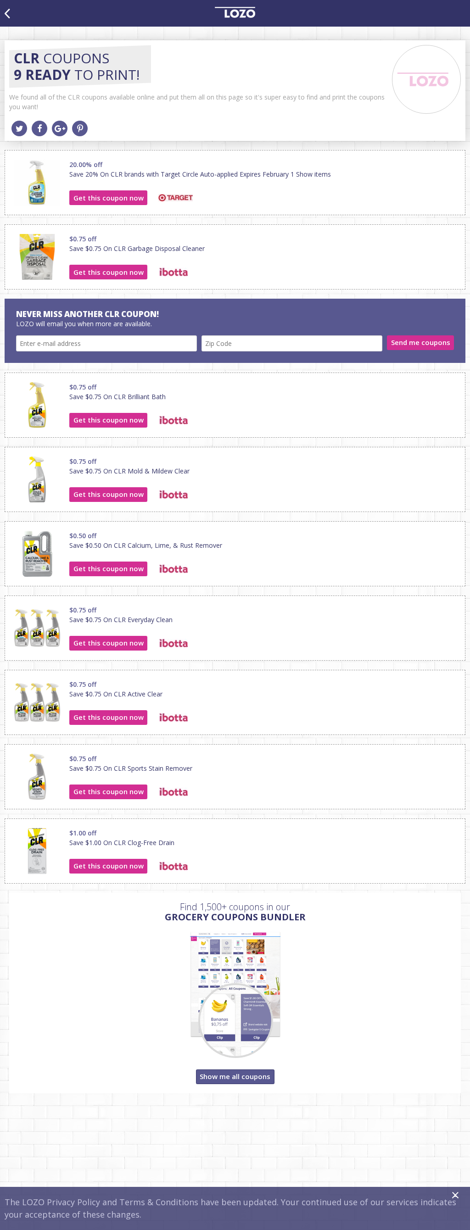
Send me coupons (420, 342)
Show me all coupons (235, 1076)
